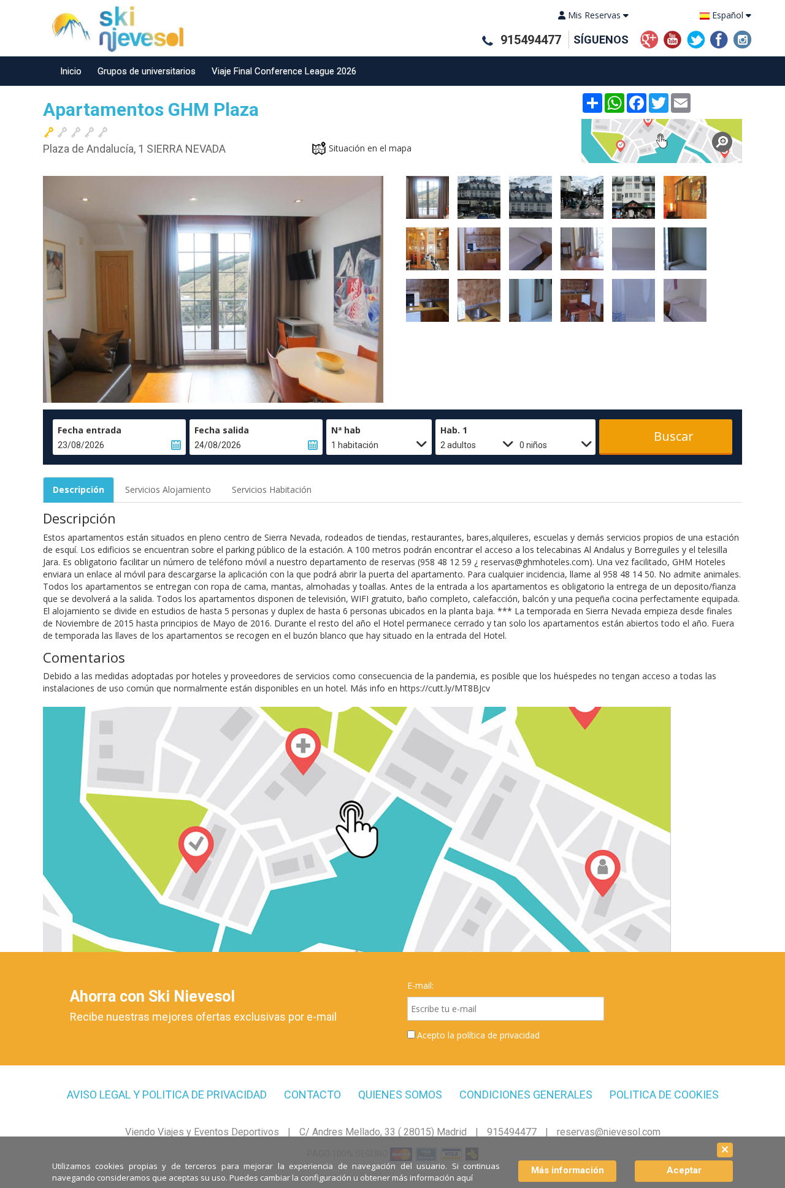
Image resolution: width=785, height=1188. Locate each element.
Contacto (312, 1095)
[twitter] (696, 38)
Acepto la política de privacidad (478, 1035)
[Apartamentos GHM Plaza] (662, 141)
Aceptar (684, 1170)
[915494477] (487, 41)
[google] (649, 38)
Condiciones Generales (525, 1095)
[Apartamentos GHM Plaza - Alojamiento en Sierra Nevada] (427, 197)
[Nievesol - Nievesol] (113, 29)
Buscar (674, 436)
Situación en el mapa (370, 148)
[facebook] (719, 38)
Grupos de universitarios (147, 71)
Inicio (71, 71)
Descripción (78, 489)
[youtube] (672, 38)
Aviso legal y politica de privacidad (167, 1095)
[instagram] (742, 38)
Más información (567, 1170)
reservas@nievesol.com (609, 1132)
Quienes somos (400, 1095)
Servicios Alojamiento (168, 489)
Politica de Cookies (664, 1095)
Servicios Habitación (272, 489)
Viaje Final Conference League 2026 (284, 71)
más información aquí (432, 1177)
